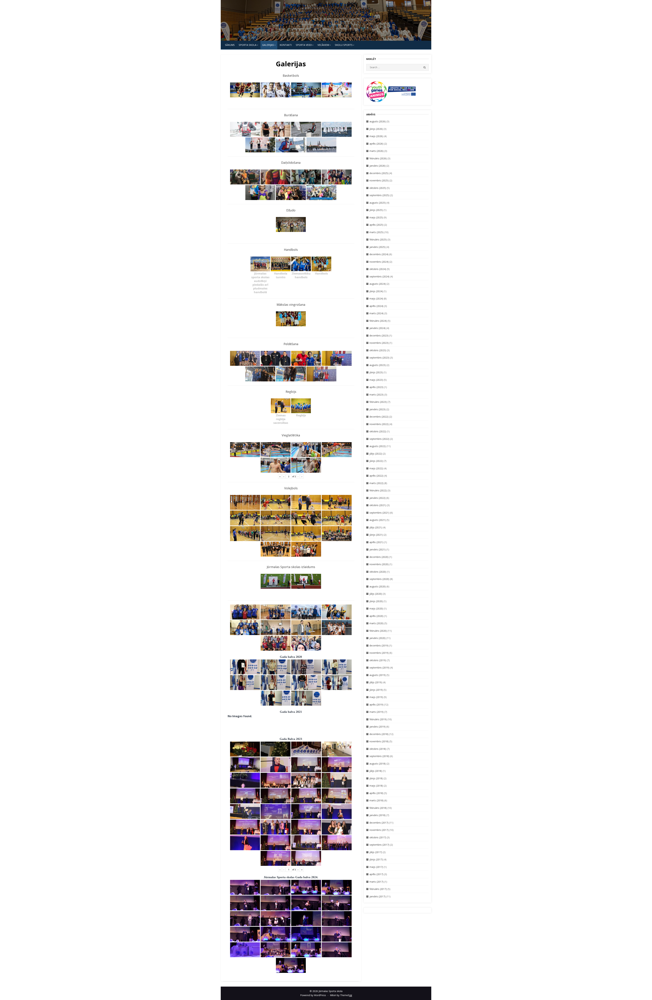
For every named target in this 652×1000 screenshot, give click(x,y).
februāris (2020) (378, 630)
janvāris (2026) (377, 165)
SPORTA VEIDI (304, 44)
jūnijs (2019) (376, 689)
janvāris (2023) (377, 409)
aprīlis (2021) (376, 542)
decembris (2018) (378, 734)
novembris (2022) (379, 424)
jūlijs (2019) (375, 682)
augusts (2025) (377, 202)
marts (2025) (376, 232)
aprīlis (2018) (376, 793)
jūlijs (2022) (375, 453)
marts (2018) (376, 800)
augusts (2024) (377, 283)
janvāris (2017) (377, 896)
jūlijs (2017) (375, 852)
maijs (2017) (376, 867)
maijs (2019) (376, 697)
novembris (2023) (379, 342)
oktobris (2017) (377, 837)
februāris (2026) (378, 158)
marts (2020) (376, 623)
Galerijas (268, 44)
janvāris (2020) (377, 638)
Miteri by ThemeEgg (341, 995)
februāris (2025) (378, 239)
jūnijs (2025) (376, 210)
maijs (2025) (376, 217)
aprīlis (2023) (376, 387)
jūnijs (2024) (376, 291)
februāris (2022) (378, 490)
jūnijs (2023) (376, 372)
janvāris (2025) (377, 247)
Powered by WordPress (313, 995)
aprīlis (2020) (376, 616)
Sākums (230, 44)
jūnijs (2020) (376, 601)
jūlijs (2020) (375, 593)
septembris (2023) (379, 357)
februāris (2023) (378, 401)
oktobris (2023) (377, 350)
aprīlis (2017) (376, 874)
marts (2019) (376, 711)
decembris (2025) (378, 173)
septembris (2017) (379, 844)
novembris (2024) (379, 261)
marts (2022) (376, 483)
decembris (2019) (378, 645)
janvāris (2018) (377, 815)
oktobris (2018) (377, 748)
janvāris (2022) (377, 497)
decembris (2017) (378, 822)
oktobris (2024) (377, 269)
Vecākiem (323, 44)
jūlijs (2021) (375, 527)
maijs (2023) (376, 379)
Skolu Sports (343, 44)
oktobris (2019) (377, 660)
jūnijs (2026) (376, 128)
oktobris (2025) (377, 188)
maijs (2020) (376, 608)
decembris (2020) (378, 557)
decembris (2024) (378, 254)
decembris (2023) (378, 335)
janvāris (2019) (377, 726)
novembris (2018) (379, 741)
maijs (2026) (376, 136)
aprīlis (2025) (376, 224)
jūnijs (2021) (376, 534)
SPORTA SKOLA (247, 44)
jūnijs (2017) (376, 859)
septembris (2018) (379, 756)
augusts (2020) (377, 586)
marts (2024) (376, 313)
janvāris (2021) (377, 549)
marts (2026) (376, 151)
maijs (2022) (376, 468)
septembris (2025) (379, 195)
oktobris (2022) (377, 431)
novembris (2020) (379, 564)
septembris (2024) (379, 276)
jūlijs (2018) (375, 770)
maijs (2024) (376, 298)
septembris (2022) (379, 438)
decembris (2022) (378, 416)
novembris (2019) (379, 652)
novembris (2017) (379, 830)
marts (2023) (376, 394)
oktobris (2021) (377, 505)
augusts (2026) (377, 121)
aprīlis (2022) (376, 475)
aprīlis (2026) (376, 143)
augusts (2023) (377, 365)
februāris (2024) (378, 320)
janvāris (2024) (377, 328)
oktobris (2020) (377, 571)
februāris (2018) (378, 807)
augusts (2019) (377, 675)
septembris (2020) (379, 579)
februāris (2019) (378, 719)
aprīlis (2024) (376, 306)
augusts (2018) (377, 763)
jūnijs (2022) (376, 461)
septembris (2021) (379, 512)
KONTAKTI (286, 44)
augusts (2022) (377, 446)
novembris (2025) (379, 180)
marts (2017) (376, 881)
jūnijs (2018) (376, 778)
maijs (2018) (376, 785)
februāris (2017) (378, 889)
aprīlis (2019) (376, 704)
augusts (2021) (377, 520)
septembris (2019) (379, 667)
